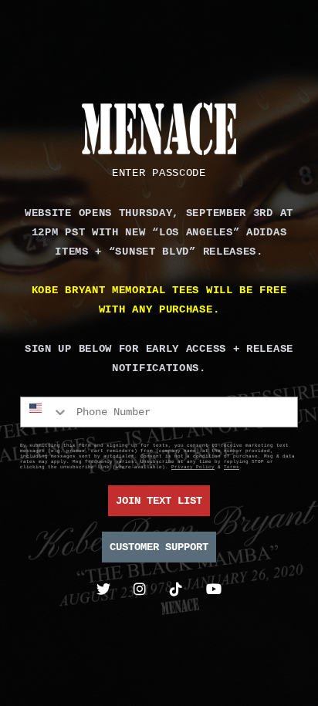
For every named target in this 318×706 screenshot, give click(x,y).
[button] (159, 173)
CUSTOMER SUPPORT (159, 547)
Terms (231, 467)
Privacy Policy (193, 467)
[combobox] (45, 412)
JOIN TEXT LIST (159, 501)
